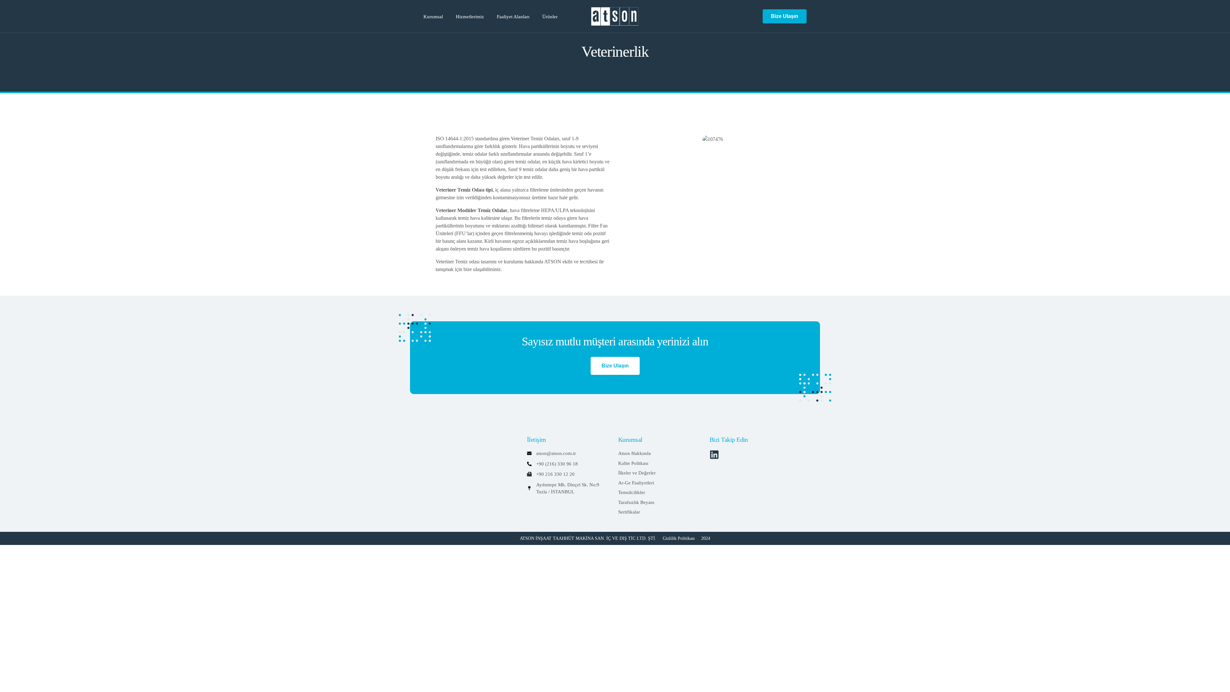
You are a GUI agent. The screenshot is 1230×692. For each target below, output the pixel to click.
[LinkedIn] (751, 16)
